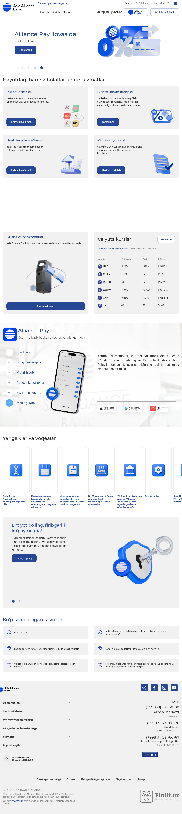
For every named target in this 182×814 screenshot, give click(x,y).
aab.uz (18, 8)
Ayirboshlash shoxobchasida (113, 248)
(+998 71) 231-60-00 (162, 707)
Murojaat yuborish (111, 140)
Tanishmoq (108, 122)
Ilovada (152, 248)
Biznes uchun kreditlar (115, 92)
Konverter (166, 239)
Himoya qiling (24, 558)
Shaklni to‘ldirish (111, 170)
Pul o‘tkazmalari (19, 92)
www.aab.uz (17, 801)
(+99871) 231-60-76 (163, 723)
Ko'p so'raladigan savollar (33, 620)
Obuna (71, 779)
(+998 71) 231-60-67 (162, 737)
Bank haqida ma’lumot (25, 140)
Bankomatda (138, 248)
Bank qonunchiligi (49, 779)
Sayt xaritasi (124, 779)
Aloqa (141, 779)
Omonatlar (44, 12)
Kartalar (67, 12)
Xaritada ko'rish (45, 306)
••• (76, 12)
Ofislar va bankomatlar (24, 237)
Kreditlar (56, 12)
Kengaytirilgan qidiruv (96, 779)
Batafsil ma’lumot (21, 122)
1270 (175, 702)
